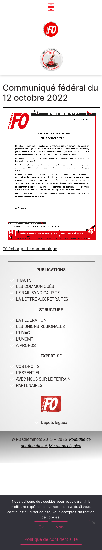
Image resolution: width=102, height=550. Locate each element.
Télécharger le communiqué (30, 248)
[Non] (93, 522)
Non (59, 526)
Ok (41, 526)
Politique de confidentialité (51, 539)
